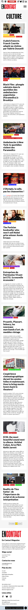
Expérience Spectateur (14, 369)
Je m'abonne (12, 1)
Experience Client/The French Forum (10, 600)
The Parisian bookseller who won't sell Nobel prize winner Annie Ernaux (13, 232)
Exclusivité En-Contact (9, 36)
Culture (12, 35)
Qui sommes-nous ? (6, 584)
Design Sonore (7, 136)
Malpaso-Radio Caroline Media (9, 604)
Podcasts (4, 578)
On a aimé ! (19, 36)
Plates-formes (5, 576)
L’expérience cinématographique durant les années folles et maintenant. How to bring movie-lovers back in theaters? (14, 381)
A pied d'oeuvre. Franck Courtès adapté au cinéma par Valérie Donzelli (13, 44)
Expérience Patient (15, 78)
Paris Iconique (12, 184)
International (12, 221)
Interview (6, 35)
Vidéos (3, 579)
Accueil (3, 571)
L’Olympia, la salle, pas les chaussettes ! (13, 190)
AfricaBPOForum (6, 602)
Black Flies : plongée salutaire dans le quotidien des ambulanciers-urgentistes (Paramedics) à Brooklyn (13, 92)
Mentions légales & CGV (7, 589)
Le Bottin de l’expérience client (11, 266)
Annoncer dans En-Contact (8, 587)
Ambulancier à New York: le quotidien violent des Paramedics (13, 146)
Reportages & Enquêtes (7, 574)
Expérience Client (8, 317)
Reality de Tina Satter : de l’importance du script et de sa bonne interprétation (14, 494)
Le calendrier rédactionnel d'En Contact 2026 (12, 586)
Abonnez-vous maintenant (14, 608)
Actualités (6, 268)
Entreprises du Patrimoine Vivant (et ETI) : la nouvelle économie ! (13, 276)
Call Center (18, 485)
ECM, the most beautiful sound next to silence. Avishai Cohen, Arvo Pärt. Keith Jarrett (14, 442)
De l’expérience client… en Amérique (13, 138)
